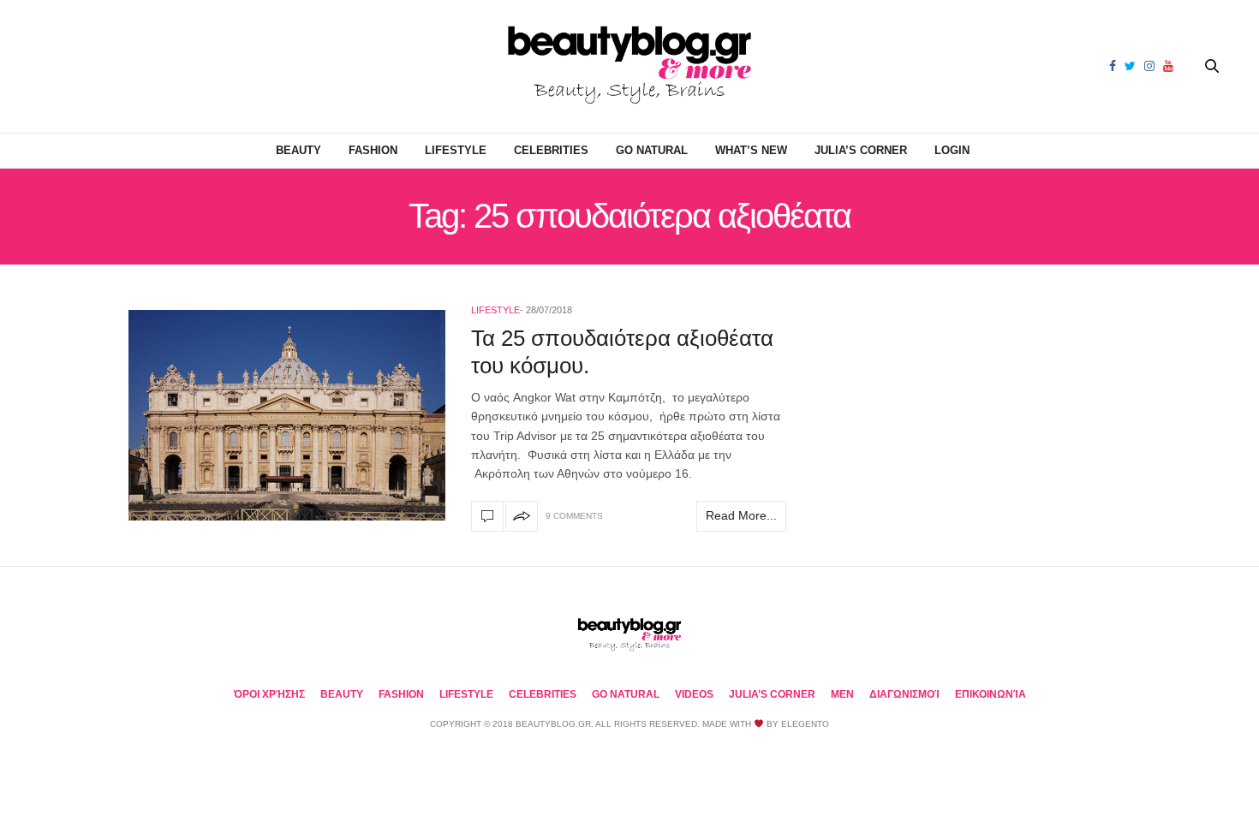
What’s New (751, 150)
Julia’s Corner (860, 150)
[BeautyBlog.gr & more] (629, 66)
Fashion (373, 150)
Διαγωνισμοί (904, 694)
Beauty (298, 150)
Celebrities (551, 150)
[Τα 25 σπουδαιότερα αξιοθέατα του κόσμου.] (286, 415)
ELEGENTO (805, 724)
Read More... (741, 515)
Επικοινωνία (990, 694)
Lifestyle (455, 150)
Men (842, 694)
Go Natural (652, 150)
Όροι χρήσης (269, 694)
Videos (694, 694)
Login (952, 150)
